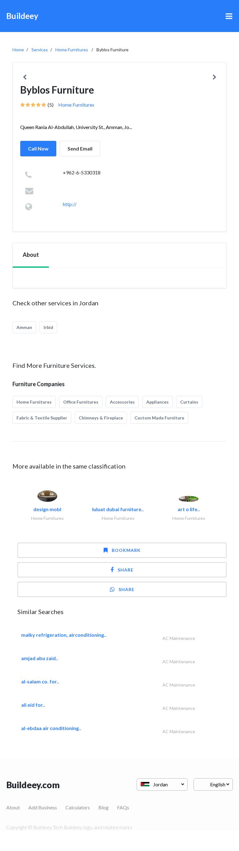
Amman (24, 327)
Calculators (77, 807)
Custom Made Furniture (159, 417)
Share (126, 569)
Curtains (189, 402)
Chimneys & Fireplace (101, 417)
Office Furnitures (80, 402)
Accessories (122, 402)
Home (18, 49)
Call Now (38, 148)
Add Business (42, 807)
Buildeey (22, 16)
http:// (70, 204)
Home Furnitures (71, 49)
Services (39, 49)
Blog (103, 807)
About (13, 807)
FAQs (123, 807)
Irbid (48, 327)
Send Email (80, 148)
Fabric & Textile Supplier (41, 417)
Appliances (157, 402)
